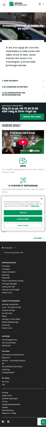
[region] (23, 213)
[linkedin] (8, 422)
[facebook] (3, 422)
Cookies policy (35, 206)
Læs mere (38, 238)
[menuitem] (41, 4)
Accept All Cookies (23, 219)
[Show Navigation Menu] (4, 5)
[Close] (41, 199)
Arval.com (9, 248)
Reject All (23, 213)
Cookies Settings (23, 225)
